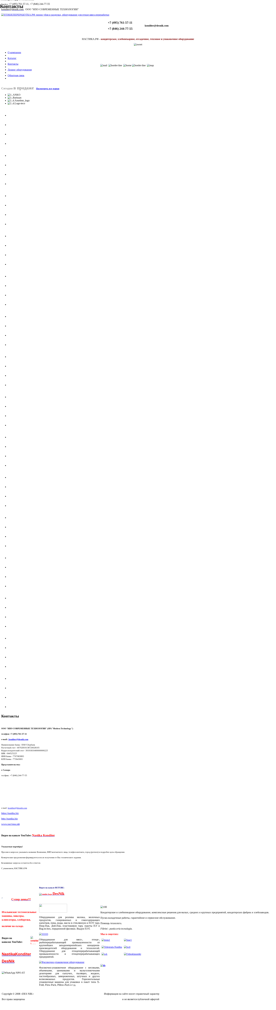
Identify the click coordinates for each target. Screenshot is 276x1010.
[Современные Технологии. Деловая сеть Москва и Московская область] (102, 965)
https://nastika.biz (10, 813)
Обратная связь (16, 75)
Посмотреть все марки (47, 88)
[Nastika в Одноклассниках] (132, 954)
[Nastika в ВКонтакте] (104, 954)
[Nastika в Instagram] (106, 940)
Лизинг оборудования (20, 69)
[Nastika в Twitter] (127, 947)
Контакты (13, 64)
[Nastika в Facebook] (128, 940)
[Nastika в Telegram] (112, 947)
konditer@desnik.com (18, 739)
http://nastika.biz (9, 818)
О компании (14, 52)
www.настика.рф (10, 824)
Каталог (12, 58)
